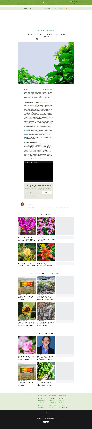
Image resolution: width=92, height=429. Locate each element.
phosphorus (26, 134)
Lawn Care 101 (61, 402)
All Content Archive (41, 407)
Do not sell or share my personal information (46, 418)
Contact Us (40, 398)
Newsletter (50, 89)
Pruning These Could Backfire (47, 8)
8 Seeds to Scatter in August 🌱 (34, 8)
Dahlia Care (51, 407)
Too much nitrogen (44, 131)
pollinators (26, 131)
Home (38, 30)
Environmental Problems (50, 30)
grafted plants (42, 109)
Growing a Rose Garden (53, 402)
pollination (26, 130)
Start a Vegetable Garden (63, 407)
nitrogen (38, 147)
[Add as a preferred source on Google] (46, 422)
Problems (42, 30)
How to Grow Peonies (52, 405)
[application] (38, 171)
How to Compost (62, 405)
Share (26, 89)
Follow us (46, 89)
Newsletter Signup (41, 400)
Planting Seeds (61, 398)
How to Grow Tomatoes (53, 398)
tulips (40, 123)
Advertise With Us (41, 402)
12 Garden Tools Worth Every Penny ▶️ (61, 8)
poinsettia (41, 115)
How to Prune (61, 400)
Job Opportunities (41, 405)
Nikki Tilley (27, 204)
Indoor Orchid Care (52, 400)
